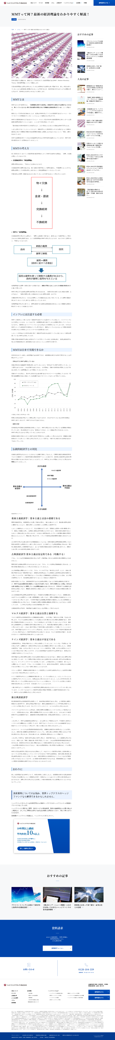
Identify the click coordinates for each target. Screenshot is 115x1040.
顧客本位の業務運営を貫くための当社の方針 (71, 1035)
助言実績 (47, 2)
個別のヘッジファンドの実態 (73, 993)
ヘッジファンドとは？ (53, 991)
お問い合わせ (28, 969)
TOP (13, 29)
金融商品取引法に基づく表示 (54, 1035)
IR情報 (85, 2)
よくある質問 (15, 998)
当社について (33, 2)
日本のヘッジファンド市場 (55, 999)
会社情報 (78, 2)
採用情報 (14, 1002)
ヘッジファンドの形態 (54, 997)
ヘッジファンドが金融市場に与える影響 (76, 995)
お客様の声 (59, 2)
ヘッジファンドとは (68, 2)
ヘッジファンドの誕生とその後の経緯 (75, 997)
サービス (41, 2)
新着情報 (30, 997)
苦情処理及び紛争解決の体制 (41, 1035)
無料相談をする (99, 997)
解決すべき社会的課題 (33, 995)
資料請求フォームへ (57, 948)
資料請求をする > (104, 3)
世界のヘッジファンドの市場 (55, 995)
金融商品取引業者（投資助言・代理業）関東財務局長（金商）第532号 (24, 1037)
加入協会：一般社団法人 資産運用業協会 (47, 1037)
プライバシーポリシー (16, 1035)
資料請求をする (99, 992)
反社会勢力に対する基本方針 (27, 1035)
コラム (52, 2)
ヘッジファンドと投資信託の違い (56, 993)
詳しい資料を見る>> (26, 848)
